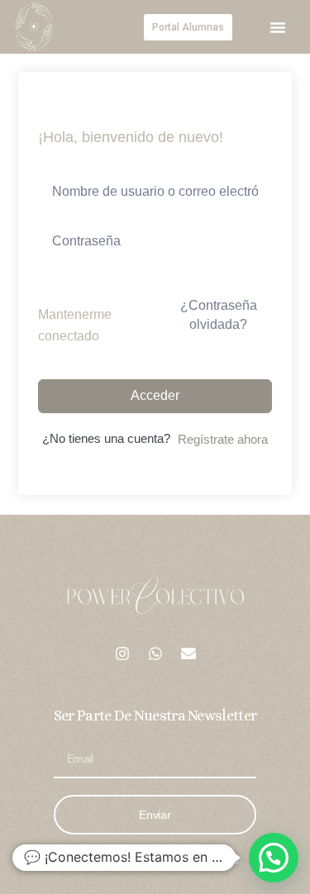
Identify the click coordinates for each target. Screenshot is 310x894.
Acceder (155, 395)
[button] (277, 27)
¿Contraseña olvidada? (218, 314)
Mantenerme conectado (75, 325)
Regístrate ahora (223, 439)
